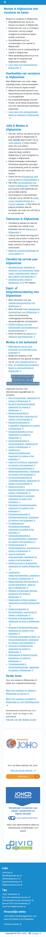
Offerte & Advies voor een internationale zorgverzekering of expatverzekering (23, 327)
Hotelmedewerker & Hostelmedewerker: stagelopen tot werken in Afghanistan (24, 548)
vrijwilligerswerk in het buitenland (22, 383)
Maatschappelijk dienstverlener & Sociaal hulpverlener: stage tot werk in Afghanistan (23, 584)
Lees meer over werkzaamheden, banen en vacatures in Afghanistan (23, 113)
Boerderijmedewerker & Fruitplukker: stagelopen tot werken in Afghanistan (24, 425)
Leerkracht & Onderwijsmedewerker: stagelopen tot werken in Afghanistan (24, 575)
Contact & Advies (11, 924)
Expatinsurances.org (11, 885)
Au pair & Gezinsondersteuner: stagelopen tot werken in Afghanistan (21, 407)
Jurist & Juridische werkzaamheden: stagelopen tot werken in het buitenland (22, 557)
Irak (20, 719)
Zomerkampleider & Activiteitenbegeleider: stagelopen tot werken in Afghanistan (23, 667)
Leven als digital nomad (12, 906)
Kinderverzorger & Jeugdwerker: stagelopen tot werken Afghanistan (24, 565)
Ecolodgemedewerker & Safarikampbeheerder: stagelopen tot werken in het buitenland (23, 517)
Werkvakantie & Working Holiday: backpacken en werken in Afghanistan (23, 658)
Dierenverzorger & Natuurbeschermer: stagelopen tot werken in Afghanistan (23, 490)
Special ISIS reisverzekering (15, 903)
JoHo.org (22, 776)
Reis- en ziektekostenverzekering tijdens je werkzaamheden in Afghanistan (23, 368)
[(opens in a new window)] (22, 746)
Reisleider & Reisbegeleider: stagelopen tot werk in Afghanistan (23, 620)
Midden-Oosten (29, 719)
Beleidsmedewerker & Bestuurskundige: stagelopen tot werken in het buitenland (22, 416)
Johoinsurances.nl (10, 878)
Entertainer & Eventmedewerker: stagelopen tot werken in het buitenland (22, 508)
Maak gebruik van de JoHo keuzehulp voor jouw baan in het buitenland (22, 349)
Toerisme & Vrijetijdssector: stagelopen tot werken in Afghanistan (20, 649)
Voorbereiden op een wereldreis (16, 900)
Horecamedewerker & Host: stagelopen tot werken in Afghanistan (20, 435)
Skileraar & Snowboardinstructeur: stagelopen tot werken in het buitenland (23, 630)
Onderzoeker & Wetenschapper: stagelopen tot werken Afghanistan (24, 601)
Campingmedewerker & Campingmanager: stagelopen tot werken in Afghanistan (23, 444)
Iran (16, 719)
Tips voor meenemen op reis (15, 897)
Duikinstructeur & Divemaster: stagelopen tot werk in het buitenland (21, 499)
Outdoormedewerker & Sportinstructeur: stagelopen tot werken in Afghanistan (22, 612)
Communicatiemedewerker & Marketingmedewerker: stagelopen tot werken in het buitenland (24, 471)
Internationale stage (21, 380)
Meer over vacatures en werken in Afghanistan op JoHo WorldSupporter (22, 700)
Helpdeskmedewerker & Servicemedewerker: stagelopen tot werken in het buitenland (22, 539)
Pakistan (10, 719)
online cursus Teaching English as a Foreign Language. (23, 201)
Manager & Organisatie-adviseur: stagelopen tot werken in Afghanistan (23, 594)
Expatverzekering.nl (11, 882)
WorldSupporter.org (10, 875)
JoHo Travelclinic (9, 894)
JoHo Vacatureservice (25, 362)
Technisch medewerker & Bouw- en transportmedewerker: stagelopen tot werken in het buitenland (24, 640)
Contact (35, 933)
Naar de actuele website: (22, 770)
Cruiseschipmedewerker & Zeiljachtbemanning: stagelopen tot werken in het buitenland (24, 480)
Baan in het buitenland (21, 376)
